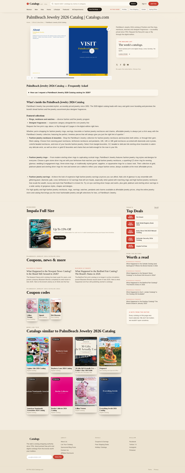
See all (156, 207)
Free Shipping (134, 9)
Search (133, 3)
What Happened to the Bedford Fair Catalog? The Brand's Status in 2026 (96, 272)
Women (29, 9)
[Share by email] (128, 65)
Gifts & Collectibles (38, 22)
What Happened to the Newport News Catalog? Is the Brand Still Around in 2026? (49, 272)
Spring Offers (153, 9)
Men (36, 9)
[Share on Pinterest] (124, 65)
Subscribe (58, 457)
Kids (42, 9)
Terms (150, 469)
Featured (66, 9)
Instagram (132, 447)
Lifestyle (57, 9)
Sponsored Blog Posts (68, 447)
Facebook (132, 441)
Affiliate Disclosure (67, 453)
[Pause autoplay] (32, 78)
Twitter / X (133, 444)
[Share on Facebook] (121, 65)
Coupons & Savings (101, 441)
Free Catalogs (93, 9)
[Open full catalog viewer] (108, 29)
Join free (153, 4)
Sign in (144, 4)
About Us (64, 441)
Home (49, 9)
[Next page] (91, 51)
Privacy (156, 469)
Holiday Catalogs (101, 447)
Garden (144, 9)
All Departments (77, 9)
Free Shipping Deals (102, 444)
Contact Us (65, 450)
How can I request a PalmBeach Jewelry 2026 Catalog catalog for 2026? (60, 93)
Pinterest (132, 450)
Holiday (124, 9)
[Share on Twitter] (117, 65)
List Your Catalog (67, 444)
